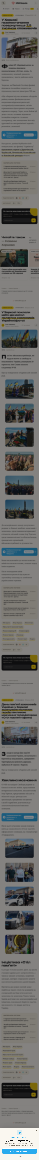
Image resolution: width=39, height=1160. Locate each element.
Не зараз (19, 1156)
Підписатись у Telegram (21, 1151)
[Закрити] (36, 1130)
